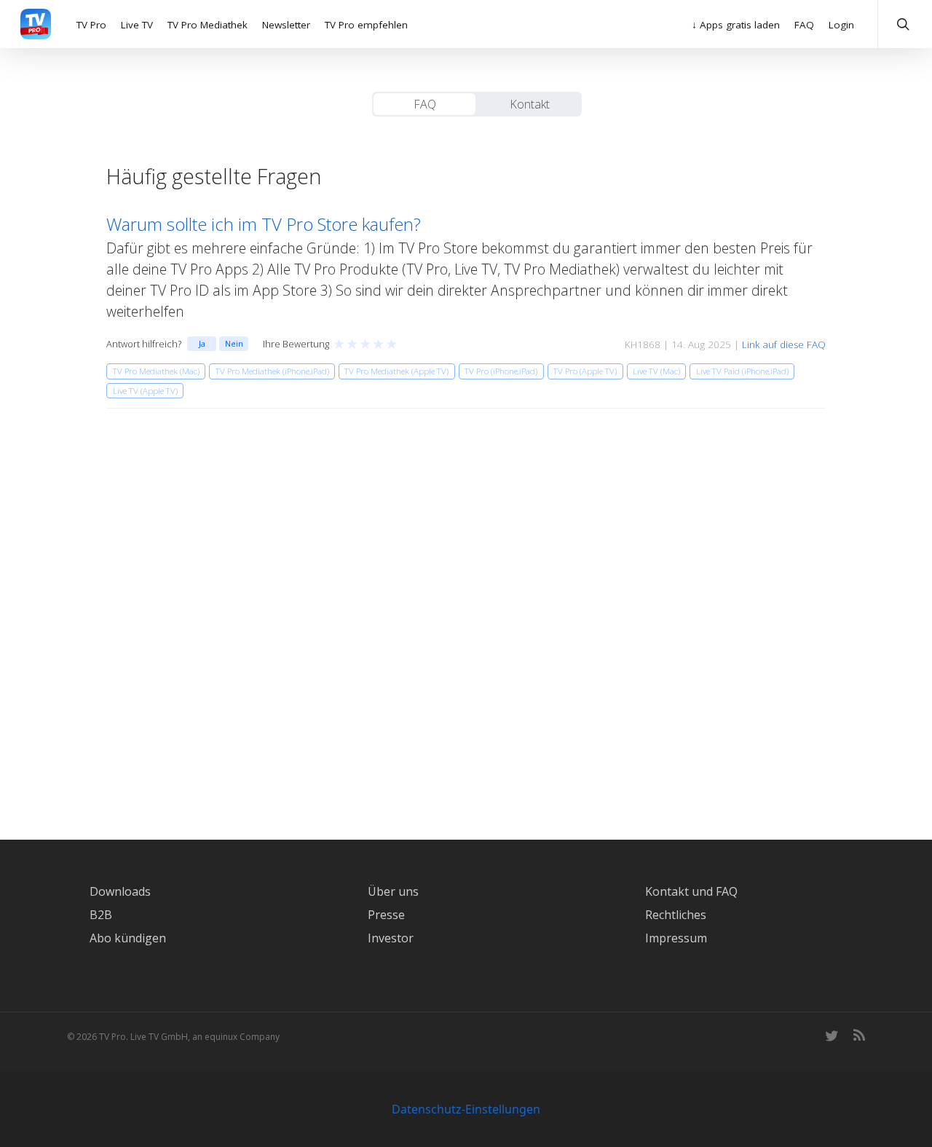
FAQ (425, 104)
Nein (234, 343)
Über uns (393, 891)
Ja (202, 343)
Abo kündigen (128, 938)
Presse (386, 915)
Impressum (676, 938)
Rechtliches (675, 915)
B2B (101, 915)
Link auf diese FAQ (784, 344)
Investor (391, 938)
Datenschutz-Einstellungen (466, 1109)
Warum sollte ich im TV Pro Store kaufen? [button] (263, 224)
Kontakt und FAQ (691, 891)
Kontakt (530, 104)
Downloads (120, 891)
